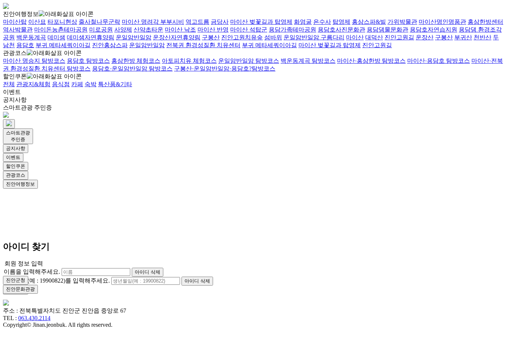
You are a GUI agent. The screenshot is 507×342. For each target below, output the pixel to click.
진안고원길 (399, 37)
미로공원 (101, 29)
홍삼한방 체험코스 (135, 61)
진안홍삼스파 (110, 45)
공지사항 (15, 100)
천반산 (482, 37)
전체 (9, 84)
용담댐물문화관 (387, 29)
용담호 (25, 45)
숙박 (91, 84)
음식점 (61, 84)
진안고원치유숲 (242, 37)
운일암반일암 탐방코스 (248, 61)
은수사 (322, 22)
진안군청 (15, 280)
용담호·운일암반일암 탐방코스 (132, 68)
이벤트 (12, 92)
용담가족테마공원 (292, 29)
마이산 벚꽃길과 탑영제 (261, 22)
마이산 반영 (213, 29)
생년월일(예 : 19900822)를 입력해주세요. (57, 280)
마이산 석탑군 (248, 29)
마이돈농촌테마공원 (61, 29)
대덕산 (374, 37)
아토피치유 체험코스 (189, 61)
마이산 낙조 (180, 29)
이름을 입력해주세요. (32, 271)
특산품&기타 (115, 84)
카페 (77, 84)
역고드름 (197, 22)
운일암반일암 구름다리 (314, 37)
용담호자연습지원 (433, 29)
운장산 (425, 37)
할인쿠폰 (15, 76)
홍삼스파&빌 (369, 22)
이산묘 (37, 22)
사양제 (123, 29)
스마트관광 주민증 (27, 107)
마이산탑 (15, 22)
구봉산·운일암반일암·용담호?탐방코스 (224, 68)
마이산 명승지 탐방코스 (34, 61)
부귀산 (463, 37)
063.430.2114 (34, 318)
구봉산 (211, 37)
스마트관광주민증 (18, 136)
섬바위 (273, 37)
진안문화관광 (20, 289)
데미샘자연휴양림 (90, 37)
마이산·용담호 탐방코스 (438, 61)
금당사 (220, 22)
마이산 (355, 37)
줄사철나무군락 (99, 22)
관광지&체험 (33, 84)
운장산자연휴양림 (176, 37)
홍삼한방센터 (485, 22)
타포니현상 (62, 22)
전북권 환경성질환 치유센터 (203, 45)
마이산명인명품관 (442, 22)
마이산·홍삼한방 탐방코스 (371, 61)
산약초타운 (148, 29)
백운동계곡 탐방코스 (308, 61)
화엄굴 (303, 22)
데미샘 (56, 37)
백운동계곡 (31, 37)
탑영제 (341, 22)
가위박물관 (402, 22)
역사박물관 (18, 29)
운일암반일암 (133, 37)
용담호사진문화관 (341, 29)
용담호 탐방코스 (88, 61)
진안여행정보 (21, 14)
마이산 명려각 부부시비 (153, 22)
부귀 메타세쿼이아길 (63, 45)
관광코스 (15, 53)
